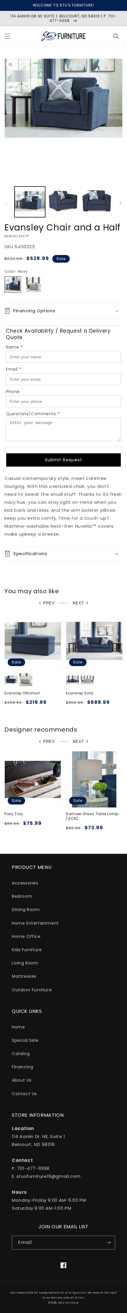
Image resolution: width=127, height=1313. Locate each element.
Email (14, 369)
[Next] (120, 203)
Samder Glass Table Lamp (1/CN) (92, 816)
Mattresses (24, 976)
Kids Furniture (27, 950)
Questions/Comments (33, 414)
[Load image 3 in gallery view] (97, 202)
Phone (13, 392)
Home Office (26, 936)
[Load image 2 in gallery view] (63, 202)
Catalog (21, 1054)
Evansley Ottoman (22, 693)
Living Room (25, 963)
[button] (7, 36)
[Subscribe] (108, 1243)
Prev (49, 603)
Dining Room (26, 910)
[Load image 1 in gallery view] (29, 202)
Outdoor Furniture (32, 990)
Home (18, 1027)
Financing (22, 1067)
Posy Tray (13, 814)
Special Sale (25, 1040)
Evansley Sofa (80, 693)
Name (14, 347)
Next (78, 603)
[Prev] (6, 203)
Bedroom (22, 896)
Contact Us (24, 1094)
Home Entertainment (35, 923)
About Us (22, 1080)
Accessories (25, 883)
